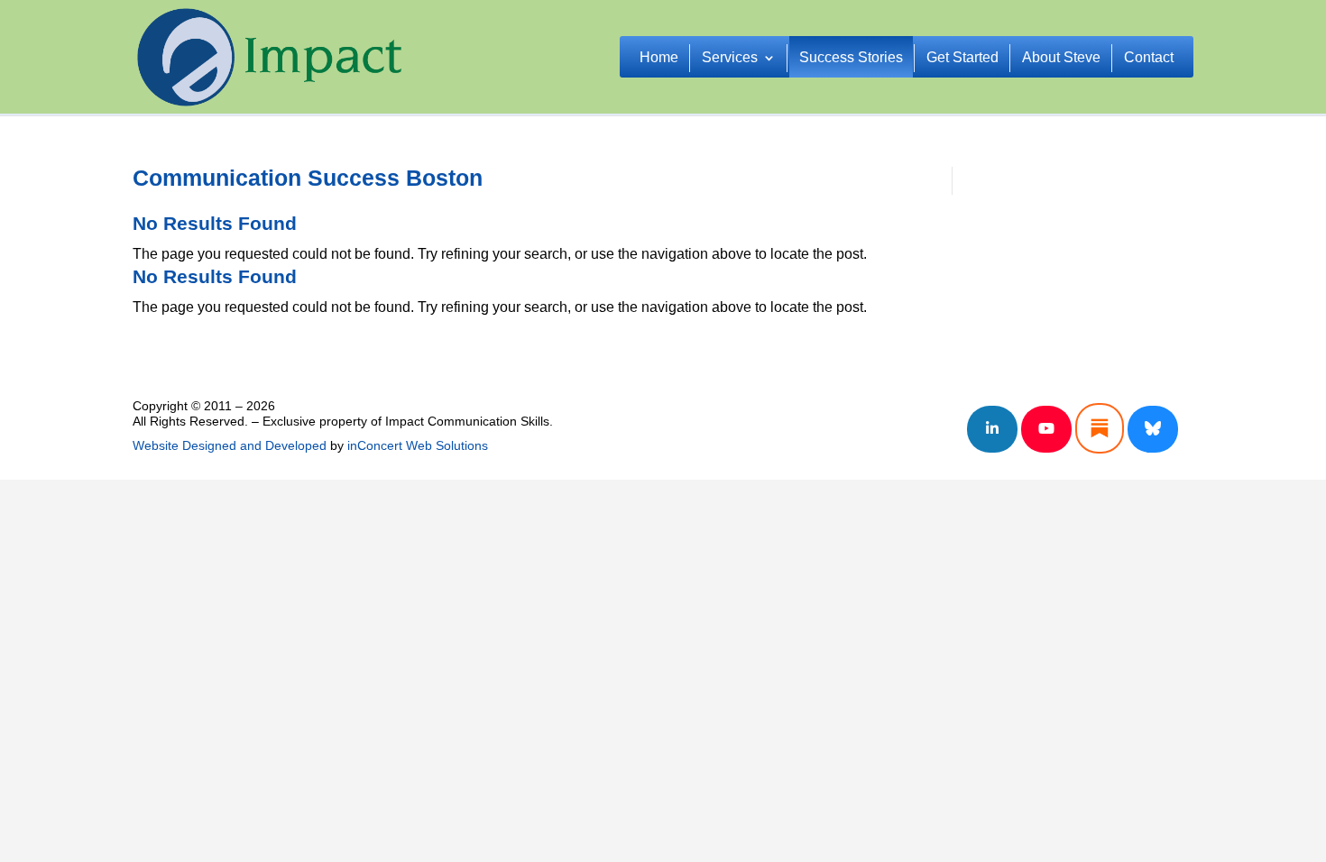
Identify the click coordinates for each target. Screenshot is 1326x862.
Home (659, 58)
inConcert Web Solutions (417, 445)
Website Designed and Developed (230, 445)
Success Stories (851, 58)
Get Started (962, 58)
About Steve (1061, 58)
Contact (1149, 58)
